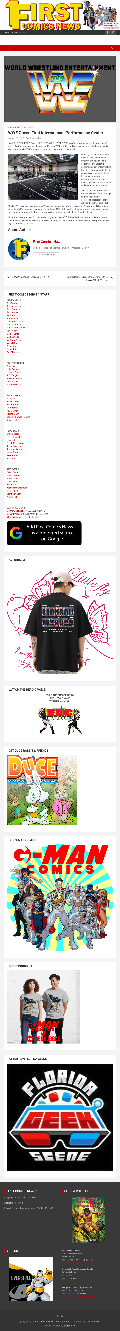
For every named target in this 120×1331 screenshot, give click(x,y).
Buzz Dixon (12, 366)
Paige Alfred (12, 346)
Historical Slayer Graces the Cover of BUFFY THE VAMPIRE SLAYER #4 (87, 278)
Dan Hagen (12, 330)
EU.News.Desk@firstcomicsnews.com (77, 1297)
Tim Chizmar (13, 352)
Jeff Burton (12, 404)
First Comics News (34, 138)
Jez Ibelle (11, 484)
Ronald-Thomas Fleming (18, 417)
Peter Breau (12, 455)
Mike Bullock (12, 381)
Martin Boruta (13, 452)
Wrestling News (24, 127)
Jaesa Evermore (14, 446)
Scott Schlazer (14, 494)
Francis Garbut (14, 475)
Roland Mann (13, 414)
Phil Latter (11, 458)
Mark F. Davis (13, 334)
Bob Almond (12, 318)
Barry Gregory (13, 309)
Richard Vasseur (14, 514)
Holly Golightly (13, 369)
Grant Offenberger (15, 443)
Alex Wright (12, 303)
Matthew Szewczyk (16, 511)
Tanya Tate (12, 349)
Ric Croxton (12, 491)
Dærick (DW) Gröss (16, 327)
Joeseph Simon (14, 449)
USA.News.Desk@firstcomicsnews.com (78, 1263)
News (11, 127)
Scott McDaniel (14, 384)
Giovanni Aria (13, 481)
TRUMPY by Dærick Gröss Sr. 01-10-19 (30, 277)
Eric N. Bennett (14, 437)
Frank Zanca (13, 478)
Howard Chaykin (14, 372)
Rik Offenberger (14, 517)
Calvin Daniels (13, 472)
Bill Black (11, 315)
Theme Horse (93, 1321)
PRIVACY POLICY (64, 1321)
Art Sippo (11, 398)
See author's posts (46, 254)
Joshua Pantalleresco (17, 487)
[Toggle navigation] (8, 48)
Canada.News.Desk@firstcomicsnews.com (79, 1281)
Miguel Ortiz (12, 343)
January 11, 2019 (16, 138)
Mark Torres (12, 407)
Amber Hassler (14, 306)
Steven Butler (13, 420)
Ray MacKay (12, 410)
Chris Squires (13, 434)
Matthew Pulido (14, 340)
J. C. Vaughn (13, 375)
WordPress (69, 1325)
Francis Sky (12, 440)
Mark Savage (13, 337)
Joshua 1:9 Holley (15, 378)
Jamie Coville (13, 401)
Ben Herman (12, 312)
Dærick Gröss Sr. (15, 324)
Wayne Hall (12, 497)
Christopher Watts (15, 321)
